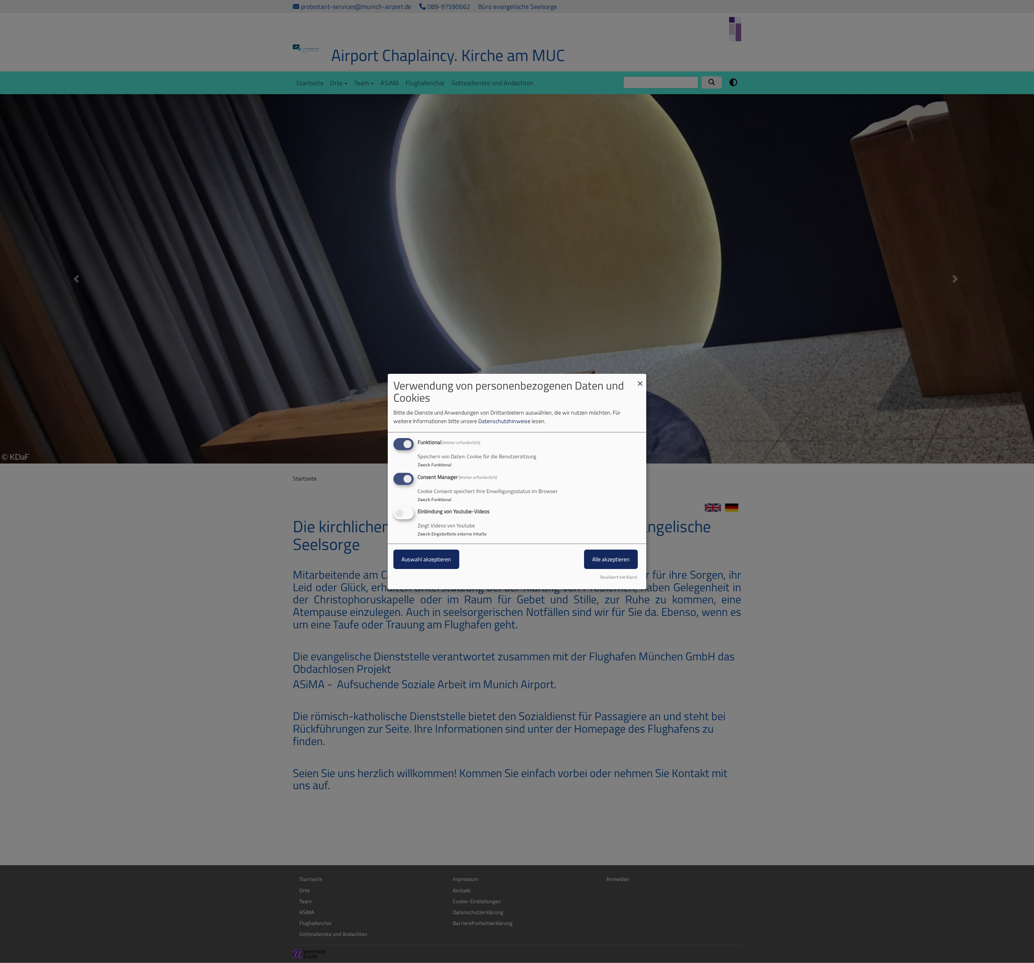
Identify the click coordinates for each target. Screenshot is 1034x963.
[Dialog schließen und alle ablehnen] (640, 379)
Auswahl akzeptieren (426, 559)
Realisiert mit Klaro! (618, 577)
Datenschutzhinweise (504, 421)
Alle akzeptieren (611, 559)
